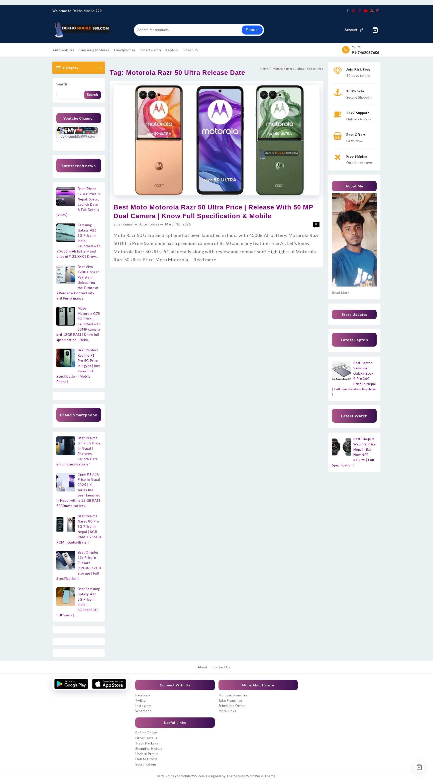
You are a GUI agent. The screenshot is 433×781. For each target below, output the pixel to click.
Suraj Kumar (123, 224)
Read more (204, 259)
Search (252, 30)
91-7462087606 (365, 52)
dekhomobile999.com (188, 776)
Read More (340, 293)
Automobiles (149, 224)
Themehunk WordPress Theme (251, 776)
